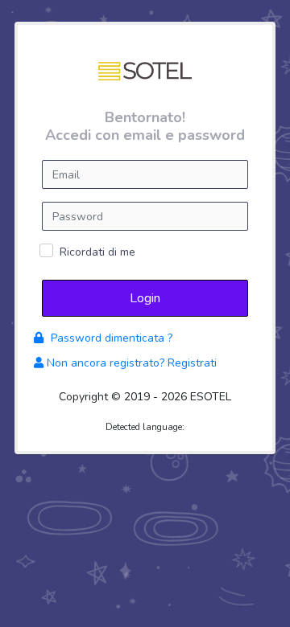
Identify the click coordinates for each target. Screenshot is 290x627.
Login (145, 298)
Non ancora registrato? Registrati (130, 363)
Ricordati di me (97, 252)
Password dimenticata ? (110, 338)
